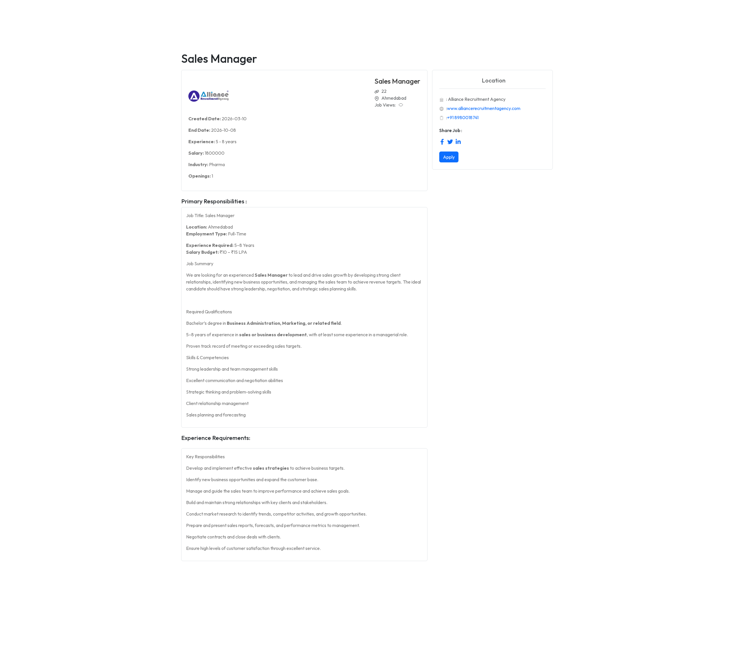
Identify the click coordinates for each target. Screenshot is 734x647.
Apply (449, 157)
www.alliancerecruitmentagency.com (483, 108)
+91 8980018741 (463, 117)
